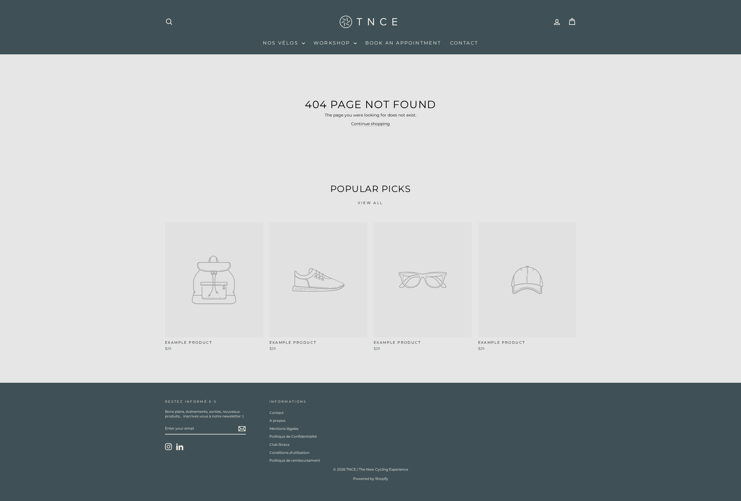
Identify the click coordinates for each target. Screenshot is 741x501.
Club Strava (279, 444)
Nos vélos (281, 43)
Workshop (332, 43)
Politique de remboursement (294, 460)
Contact (464, 43)
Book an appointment (403, 43)
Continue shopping (370, 123)
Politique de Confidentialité (293, 436)
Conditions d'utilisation (289, 452)
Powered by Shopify (370, 478)
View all (370, 203)
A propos (277, 420)
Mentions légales (283, 428)
